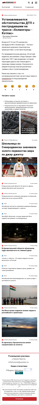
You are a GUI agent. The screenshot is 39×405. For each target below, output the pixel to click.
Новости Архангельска (10, 15)
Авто (5, 203)
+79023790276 (18, 359)
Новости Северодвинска (11, 140)
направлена (6, 78)
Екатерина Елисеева (10, 36)
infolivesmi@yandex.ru (18, 362)
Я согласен (19, 399)
